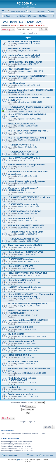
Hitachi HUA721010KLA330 (20, 327)
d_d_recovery (23, 227)
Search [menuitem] (53, 16)
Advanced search (46, 29)
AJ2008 (20, 176)
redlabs (20, 213)
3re (19, 357)
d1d (19, 154)
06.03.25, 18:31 (34, 57)
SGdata (20, 147)
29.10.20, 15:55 (33, 199)
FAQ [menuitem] (30, 11)
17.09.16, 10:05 (30, 343)
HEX (19, 78)
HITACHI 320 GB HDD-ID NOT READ (25, 62)
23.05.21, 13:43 (28, 167)
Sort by (23, 406)
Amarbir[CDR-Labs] (25, 336)
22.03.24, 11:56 (36, 102)
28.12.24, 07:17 (32, 64)
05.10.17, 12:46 (34, 282)
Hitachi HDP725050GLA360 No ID (23, 361)
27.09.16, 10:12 (40, 336)
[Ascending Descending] (28, 409)
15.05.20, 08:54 (33, 206)
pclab (20, 254)
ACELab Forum (9, 16)
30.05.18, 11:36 (32, 247)
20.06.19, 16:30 (36, 227)
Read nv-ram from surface (20, 394)
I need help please (16, 83)
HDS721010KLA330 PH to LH (21, 124)
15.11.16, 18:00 (30, 329)
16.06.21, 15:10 (28, 160)
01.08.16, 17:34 (29, 364)
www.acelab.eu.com (28, 7)
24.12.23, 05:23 (34, 111)
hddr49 (20, 289)
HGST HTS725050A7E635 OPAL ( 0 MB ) (27, 138)
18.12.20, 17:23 (31, 192)
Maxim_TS (15, 25)
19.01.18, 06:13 (29, 268)
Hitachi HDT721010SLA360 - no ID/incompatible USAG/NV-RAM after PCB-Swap (30, 295)
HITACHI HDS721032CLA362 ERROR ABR (27, 273)
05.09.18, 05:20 (33, 241)
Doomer (21, 192)
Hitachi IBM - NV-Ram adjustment (24, 41)
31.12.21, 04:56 (30, 133)
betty (19, 268)
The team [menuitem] (45, 455)
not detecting (14, 387)
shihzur (20, 220)
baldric (20, 343)
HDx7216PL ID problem (19, 48)
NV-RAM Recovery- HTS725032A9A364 (26, 225)
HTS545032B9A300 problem (21, 259)
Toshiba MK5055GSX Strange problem (26, 164)
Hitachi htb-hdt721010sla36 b (21, 280)
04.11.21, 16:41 (31, 147)
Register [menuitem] (43, 11)
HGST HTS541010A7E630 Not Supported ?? (28, 131)
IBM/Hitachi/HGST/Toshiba (32, 16)
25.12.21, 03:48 (34, 140)
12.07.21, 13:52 (28, 154)
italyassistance (23, 94)
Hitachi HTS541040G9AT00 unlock (24, 158)
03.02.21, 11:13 (31, 176)
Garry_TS (41, 25)
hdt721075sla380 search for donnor (24, 287)
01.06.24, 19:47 (34, 85)
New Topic (7, 29)
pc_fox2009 (22, 85)
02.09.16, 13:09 (28, 357)
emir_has (21, 51)
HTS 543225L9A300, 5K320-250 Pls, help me (29, 197)
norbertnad (22, 199)
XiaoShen (21, 64)
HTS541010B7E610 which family (23, 204)
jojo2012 (21, 234)
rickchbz (21, 126)
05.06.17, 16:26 (34, 306)
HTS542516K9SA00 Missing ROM (23, 239)
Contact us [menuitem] (34, 455)
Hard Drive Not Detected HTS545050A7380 (28, 320)
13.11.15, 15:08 (32, 389)
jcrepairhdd (22, 111)
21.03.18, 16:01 (34, 261)
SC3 (19, 160)
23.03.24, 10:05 (36, 94)
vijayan (20, 133)
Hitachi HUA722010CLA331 (20, 266)
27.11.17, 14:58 (34, 275)
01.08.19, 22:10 (31, 220)
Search (42, 29)
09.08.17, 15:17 (34, 299)
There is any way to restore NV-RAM (25, 245)
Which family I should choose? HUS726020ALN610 (23, 189)
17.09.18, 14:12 (31, 234)
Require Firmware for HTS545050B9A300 (27, 76)
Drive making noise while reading (24, 348)
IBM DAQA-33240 (16, 334)
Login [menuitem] (52, 11)
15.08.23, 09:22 (35, 119)
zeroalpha (21, 241)
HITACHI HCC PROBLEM (19, 355)
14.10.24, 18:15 (37, 71)
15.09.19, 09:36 (31, 213)
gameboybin (22, 44)
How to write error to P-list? (21, 218)
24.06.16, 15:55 (40, 373)
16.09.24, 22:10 (29, 78)
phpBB (19, 460)
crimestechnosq (24, 71)
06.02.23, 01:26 (32, 126)
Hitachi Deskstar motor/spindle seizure (26, 181)
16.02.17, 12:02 (32, 315)
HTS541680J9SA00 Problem (21, 145)
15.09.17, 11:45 (30, 289)
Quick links (3, 11)
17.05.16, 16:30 (30, 382)
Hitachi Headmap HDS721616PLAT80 (25, 252)
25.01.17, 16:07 (34, 322)
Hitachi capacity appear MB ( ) (22, 341)
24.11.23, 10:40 (34, 44)
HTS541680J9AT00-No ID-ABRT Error (25, 232)
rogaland (21, 315)
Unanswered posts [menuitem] (18, 11)
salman (20, 329)
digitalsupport (23, 119)
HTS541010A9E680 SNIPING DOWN (24, 211)
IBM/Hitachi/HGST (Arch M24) (44, 16)
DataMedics (22, 140)
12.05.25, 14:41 (32, 51)
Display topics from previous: (22, 402)
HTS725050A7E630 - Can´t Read (23, 152)
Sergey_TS (32, 25)
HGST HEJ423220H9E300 (20, 69)
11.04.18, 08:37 (29, 254)
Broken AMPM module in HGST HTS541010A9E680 (23, 312)
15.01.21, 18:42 (31, 183)
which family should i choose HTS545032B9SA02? (22, 379)
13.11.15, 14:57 (32, 396)
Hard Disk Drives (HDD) (20, 16)
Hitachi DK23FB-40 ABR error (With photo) (28, 304)
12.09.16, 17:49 (32, 350)
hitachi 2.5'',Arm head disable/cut (24, 55)
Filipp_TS (23, 25)
